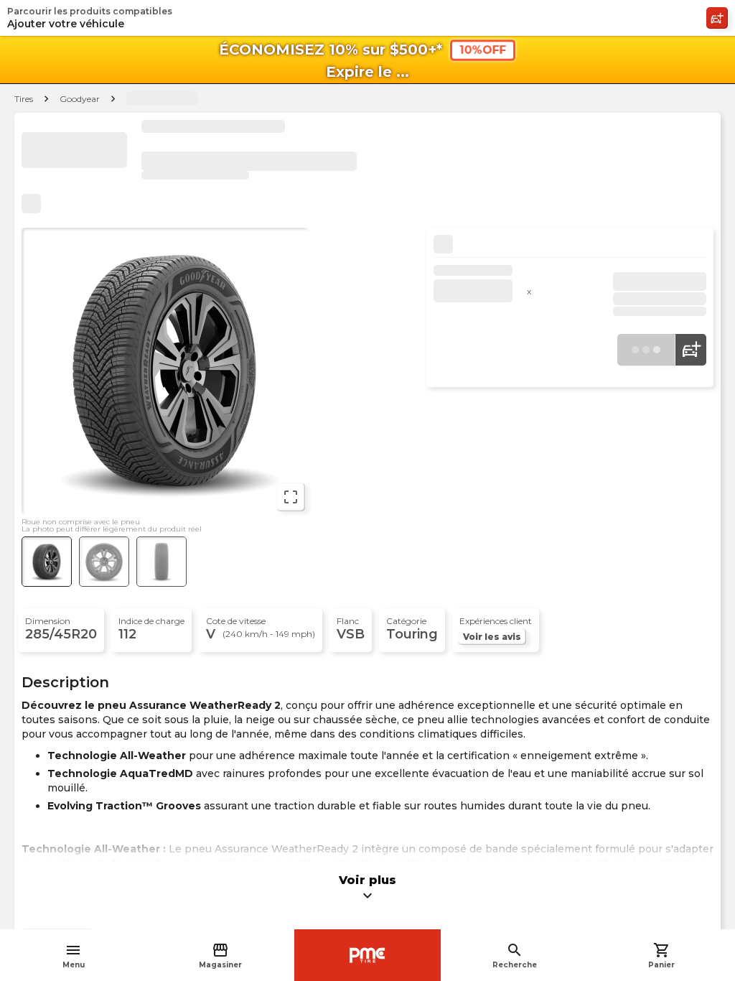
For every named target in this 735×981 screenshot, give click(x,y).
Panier (661, 956)
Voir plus (367, 888)
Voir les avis (492, 636)
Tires (23, 98)
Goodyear (80, 98)
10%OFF (483, 50)
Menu (73, 956)
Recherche (514, 956)
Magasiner (220, 956)
